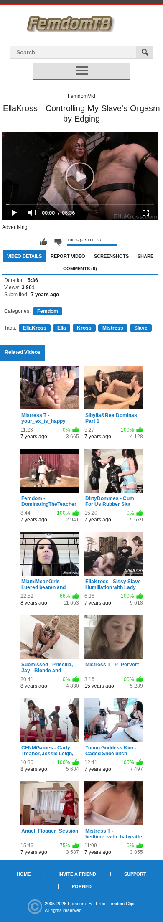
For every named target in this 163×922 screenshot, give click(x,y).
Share (145, 256)
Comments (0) (80, 268)
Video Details (24, 256)
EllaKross (34, 328)
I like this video (43, 242)
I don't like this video (58, 242)
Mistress (112, 328)
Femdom (47, 311)
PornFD (82, 886)
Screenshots (111, 256)
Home (24, 873)
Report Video (68, 256)
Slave (141, 328)
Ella (61, 328)
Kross (84, 328)
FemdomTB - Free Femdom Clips (102, 903)
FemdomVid (81, 96)
